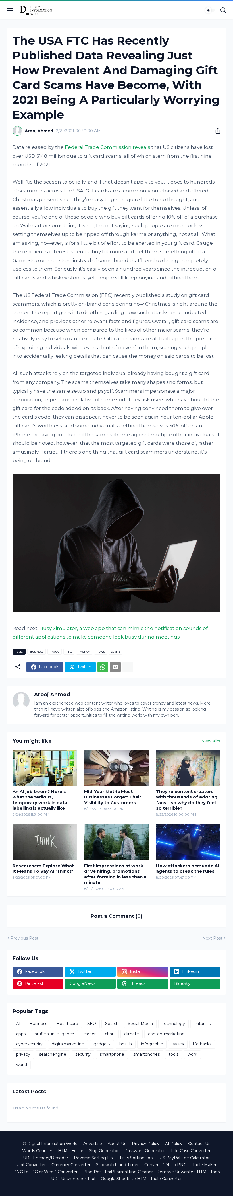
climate (131, 1033)
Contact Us (199, 1143)
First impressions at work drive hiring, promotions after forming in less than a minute (115, 874)
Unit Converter (31, 1164)
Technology (173, 1023)
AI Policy (173, 1143)
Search (112, 1023)
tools (173, 1054)
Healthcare (67, 1023)
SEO (91, 1023)
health (125, 1044)
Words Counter (37, 1150)
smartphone (112, 1054)
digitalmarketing (68, 1044)
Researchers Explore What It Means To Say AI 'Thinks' (43, 868)
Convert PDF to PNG (165, 1164)
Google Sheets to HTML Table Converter (141, 1178)
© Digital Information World (50, 1143)
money (84, 651)
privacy (23, 1054)
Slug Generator (104, 1150)
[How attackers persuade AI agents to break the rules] (188, 842)
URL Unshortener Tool (73, 1178)
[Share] (215, 131)
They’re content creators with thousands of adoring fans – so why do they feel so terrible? (186, 800)
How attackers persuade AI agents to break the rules (187, 868)
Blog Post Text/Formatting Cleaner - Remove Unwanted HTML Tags (151, 1171)
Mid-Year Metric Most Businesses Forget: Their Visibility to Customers (112, 797)
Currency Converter (70, 1164)
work (192, 1054)
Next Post (212, 938)
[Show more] (127, 667)
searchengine (52, 1054)
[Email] (115, 667)
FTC (69, 651)
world (21, 1064)
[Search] (223, 10)
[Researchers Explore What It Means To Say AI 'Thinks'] (45, 842)
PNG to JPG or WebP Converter (45, 1171)
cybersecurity (29, 1044)
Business (36, 651)
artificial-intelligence (54, 1033)
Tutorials (202, 1023)
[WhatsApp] (102, 667)
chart (110, 1033)
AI (18, 1023)
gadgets (101, 1044)
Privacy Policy (145, 1143)
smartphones (146, 1054)
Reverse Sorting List (94, 1157)
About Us (117, 1143)
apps (21, 1033)
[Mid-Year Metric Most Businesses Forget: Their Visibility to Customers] (116, 768)
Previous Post (24, 938)
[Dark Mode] (210, 10)
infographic (152, 1044)
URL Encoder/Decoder (45, 1157)
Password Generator (144, 1150)
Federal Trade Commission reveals (107, 147)
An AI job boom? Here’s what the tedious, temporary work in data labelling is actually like (40, 800)
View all (209, 740)
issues (178, 1044)
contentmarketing (166, 1033)
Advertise (92, 1143)
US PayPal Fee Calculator (184, 1157)
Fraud (54, 651)
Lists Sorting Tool (137, 1157)
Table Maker (204, 1164)
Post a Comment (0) (116, 916)
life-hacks (202, 1044)
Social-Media (140, 1023)
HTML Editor (70, 1150)
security (83, 1054)
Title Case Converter (190, 1150)
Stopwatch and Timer (117, 1164)
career (89, 1033)
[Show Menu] (10, 10)
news (100, 651)
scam (115, 651)
